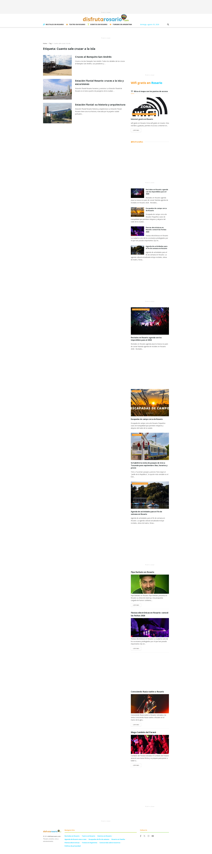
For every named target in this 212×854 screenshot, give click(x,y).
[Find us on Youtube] (153, 836)
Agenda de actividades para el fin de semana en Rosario (156, 247)
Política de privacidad (73, 846)
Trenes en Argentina (89, 843)
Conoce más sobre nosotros (109, 843)
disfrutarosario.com (54, 836)
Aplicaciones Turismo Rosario (144, 114)
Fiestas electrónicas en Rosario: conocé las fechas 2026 (156, 229)
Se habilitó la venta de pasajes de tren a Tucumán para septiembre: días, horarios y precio (149, 465)
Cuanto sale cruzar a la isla (62, 43)
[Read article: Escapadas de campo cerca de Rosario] (137, 212)
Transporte (137, 435)
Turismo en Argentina (122, 24)
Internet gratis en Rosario (142, 119)
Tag (50, 43)
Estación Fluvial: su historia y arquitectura (100, 104)
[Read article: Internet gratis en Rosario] (150, 106)
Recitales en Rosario (55, 24)
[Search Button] (168, 24)
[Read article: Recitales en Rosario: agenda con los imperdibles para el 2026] (137, 193)
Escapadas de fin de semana (99, 839)
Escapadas (136, 391)
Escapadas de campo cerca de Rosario (147, 419)
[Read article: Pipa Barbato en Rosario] (150, 584)
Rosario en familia (118, 839)
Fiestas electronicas (72, 843)
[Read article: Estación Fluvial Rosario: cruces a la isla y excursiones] (57, 89)
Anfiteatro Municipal (141, 309)
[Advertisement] (106, 5)
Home (45, 43)
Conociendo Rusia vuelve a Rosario (147, 691)
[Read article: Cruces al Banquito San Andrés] (57, 65)
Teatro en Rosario (77, 24)
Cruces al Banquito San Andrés (93, 56)
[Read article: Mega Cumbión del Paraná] (150, 744)
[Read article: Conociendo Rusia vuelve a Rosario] (150, 703)
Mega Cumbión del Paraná (143, 732)
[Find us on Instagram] (148, 836)
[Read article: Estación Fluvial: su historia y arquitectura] (57, 113)
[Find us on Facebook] (140, 836)
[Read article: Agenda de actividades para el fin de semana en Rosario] (137, 250)
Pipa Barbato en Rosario (142, 572)
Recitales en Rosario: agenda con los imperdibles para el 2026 (157, 191)
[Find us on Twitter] (144, 836)
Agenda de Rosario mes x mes (75, 839)
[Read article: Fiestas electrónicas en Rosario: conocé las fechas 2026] (137, 231)
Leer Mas (137, 130)
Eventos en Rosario (98, 24)
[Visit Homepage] (106, 17)
